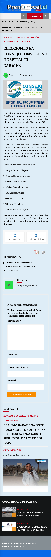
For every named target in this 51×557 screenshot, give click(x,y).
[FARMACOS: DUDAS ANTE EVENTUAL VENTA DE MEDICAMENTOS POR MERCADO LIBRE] (9, 526)
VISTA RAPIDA (23, 42)
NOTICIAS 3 (31, 543)
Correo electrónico (17, 367)
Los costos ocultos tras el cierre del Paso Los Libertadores (31, 514)
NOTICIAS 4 (7, 546)
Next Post (9, 409)
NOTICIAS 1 (9, 416)
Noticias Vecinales (30, 37)
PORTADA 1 (32, 416)
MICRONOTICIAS (11, 37)
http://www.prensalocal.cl (28, 285)
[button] (24, 16)
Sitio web (11, 380)
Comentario (14, 321)
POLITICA (21, 416)
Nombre (12, 354)
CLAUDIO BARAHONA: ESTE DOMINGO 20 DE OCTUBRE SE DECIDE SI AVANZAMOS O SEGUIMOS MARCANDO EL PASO (25, 434)
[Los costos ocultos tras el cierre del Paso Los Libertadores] (9, 512)
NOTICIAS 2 (19, 543)
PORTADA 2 (9, 42)
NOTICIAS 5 (19, 546)
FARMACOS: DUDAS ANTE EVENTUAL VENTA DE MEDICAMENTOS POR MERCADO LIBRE (32, 528)
